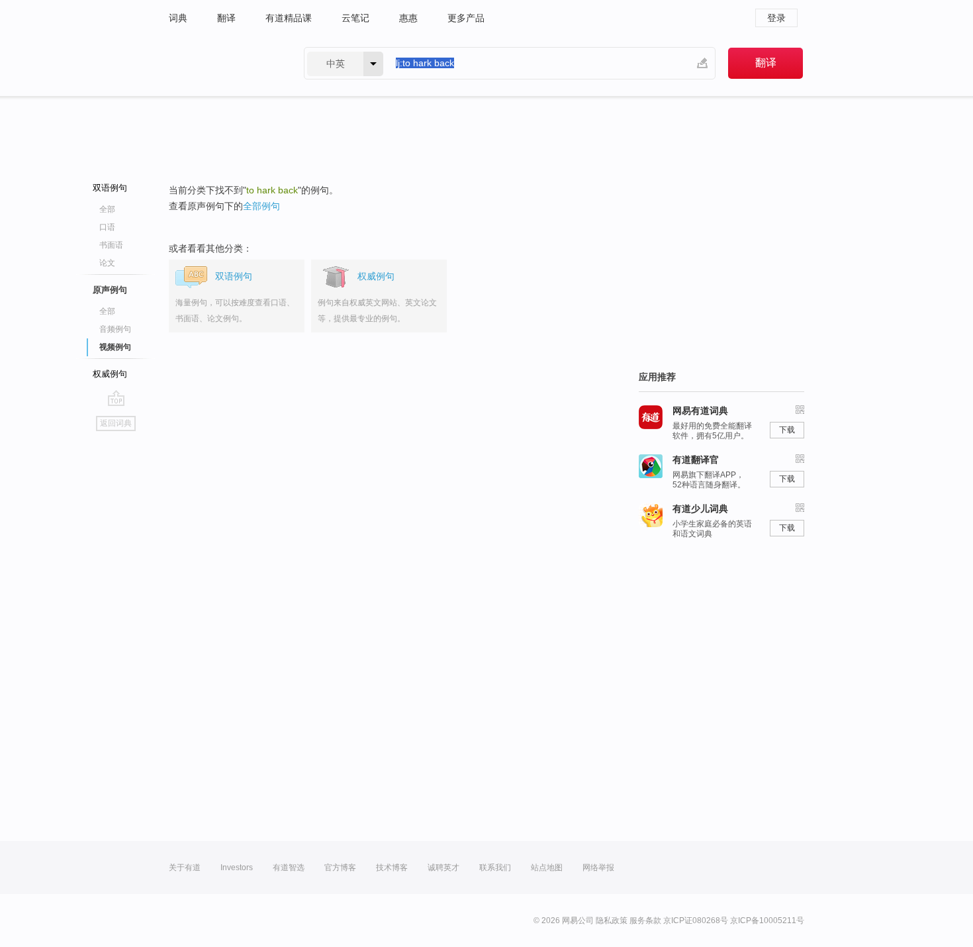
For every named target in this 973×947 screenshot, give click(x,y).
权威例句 (110, 374)
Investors (236, 867)
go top (116, 398)
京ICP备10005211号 (767, 920)
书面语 (111, 245)
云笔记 (355, 18)
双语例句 (110, 188)
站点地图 (547, 867)
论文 (107, 263)
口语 (107, 227)
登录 (776, 18)
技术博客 (392, 867)
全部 (107, 209)
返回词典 (116, 423)
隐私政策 (611, 920)
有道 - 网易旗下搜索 (223, 63)
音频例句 (115, 329)
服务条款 (645, 920)
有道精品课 (288, 18)
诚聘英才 (443, 867)
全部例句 (261, 206)
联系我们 (495, 867)
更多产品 (466, 18)
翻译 (226, 18)
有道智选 (288, 867)
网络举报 (598, 867)
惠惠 (408, 18)
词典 (178, 18)
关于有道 (185, 867)
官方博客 (340, 867)
